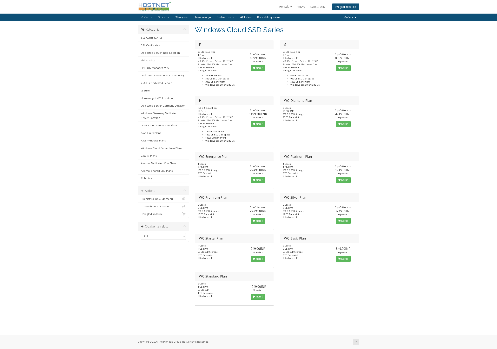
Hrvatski (284, 6)
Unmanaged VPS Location (157, 98)
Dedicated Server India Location (160, 52)
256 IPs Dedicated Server (156, 83)
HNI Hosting (148, 60)
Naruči (259, 68)
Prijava (301, 6)
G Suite (145, 90)
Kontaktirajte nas (268, 17)
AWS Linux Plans (151, 133)
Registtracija (317, 6)
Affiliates (245, 17)
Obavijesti (181, 17)
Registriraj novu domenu (157, 199)
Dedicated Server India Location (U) (162, 75)
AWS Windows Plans (153, 140)
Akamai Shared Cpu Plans (157, 170)
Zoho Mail (147, 178)
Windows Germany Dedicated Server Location (159, 115)
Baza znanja (202, 17)
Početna (146, 17)
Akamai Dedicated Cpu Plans (158, 163)
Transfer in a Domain (155, 206)
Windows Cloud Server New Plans (161, 148)
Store (162, 17)
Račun (349, 17)
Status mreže (225, 17)
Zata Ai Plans (149, 155)
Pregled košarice (345, 7)
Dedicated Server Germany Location (163, 105)
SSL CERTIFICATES (151, 37)
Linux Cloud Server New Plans (159, 125)
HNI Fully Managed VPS (155, 68)
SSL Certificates (150, 45)
